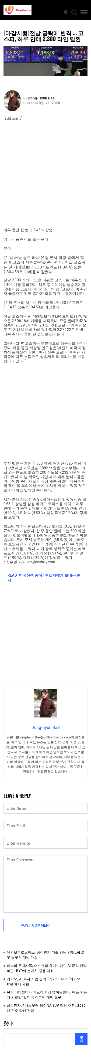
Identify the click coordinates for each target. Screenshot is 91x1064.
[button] (84, 13)
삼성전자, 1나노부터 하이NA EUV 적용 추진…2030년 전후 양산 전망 (46, 1008)
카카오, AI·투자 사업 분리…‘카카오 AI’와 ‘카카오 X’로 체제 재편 (43, 981)
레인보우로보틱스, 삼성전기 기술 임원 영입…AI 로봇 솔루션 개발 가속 (45, 955)
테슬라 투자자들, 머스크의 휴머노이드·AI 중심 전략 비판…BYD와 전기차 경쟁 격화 (47, 968)
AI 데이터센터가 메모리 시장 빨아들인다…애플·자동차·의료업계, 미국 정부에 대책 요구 (47, 995)
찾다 (8, 1023)
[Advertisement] (45, 180)
